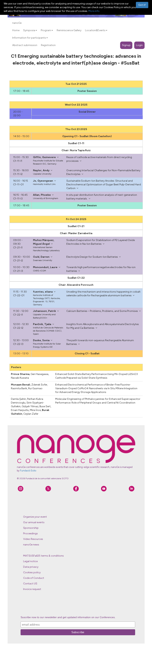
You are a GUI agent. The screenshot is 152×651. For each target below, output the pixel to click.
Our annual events (33, 522)
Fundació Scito (28, 470)
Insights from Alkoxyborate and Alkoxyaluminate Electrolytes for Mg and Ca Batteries (102, 326)
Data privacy (30, 566)
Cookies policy (32, 572)
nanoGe (17, 22)
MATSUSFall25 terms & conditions (43, 555)
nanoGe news (31, 544)
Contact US (30, 583)
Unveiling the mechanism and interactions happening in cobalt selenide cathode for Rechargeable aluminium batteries (103, 293)
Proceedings (30, 533)
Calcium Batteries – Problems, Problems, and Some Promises (102, 311)
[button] (36, 30)
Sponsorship (31, 527)
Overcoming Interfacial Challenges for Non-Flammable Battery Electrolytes (103, 172)
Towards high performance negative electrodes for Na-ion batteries (101, 269)
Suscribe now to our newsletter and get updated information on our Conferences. (68, 617)
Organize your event (35, 516)
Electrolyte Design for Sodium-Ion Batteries (92, 256)
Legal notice (30, 561)
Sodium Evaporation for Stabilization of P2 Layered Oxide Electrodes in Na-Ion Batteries (100, 242)
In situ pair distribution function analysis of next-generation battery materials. (101, 196)
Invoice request (32, 589)
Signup (126, 45)
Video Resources (33, 539)
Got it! (142, 4)
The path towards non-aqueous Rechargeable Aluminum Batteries (100, 342)
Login (139, 45)
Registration (48, 45)
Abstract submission (24, 45)
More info (94, 11)
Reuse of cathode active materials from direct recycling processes (99, 159)
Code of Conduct (33, 578)
